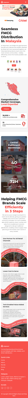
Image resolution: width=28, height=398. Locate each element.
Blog (2, 369)
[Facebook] (5, 388)
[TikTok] (11, 388)
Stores (3, 367)
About (3, 362)
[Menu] (25, 2)
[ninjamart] (5, 2)
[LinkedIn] (2, 388)
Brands (3, 365)
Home (3, 360)
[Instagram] (8, 388)
